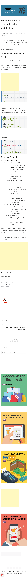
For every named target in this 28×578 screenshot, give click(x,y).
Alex (24, 33)
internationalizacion (13, 284)
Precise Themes (17, 573)
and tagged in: (5, 284)
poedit (2, 286)
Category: (3, 282)
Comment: (4, 35)
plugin (20, 284)
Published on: (4, 33)
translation (7, 286)
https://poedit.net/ (16, 167)
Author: (21, 33)
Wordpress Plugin (10, 282)
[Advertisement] (10, 82)
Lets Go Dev (13, 571)
